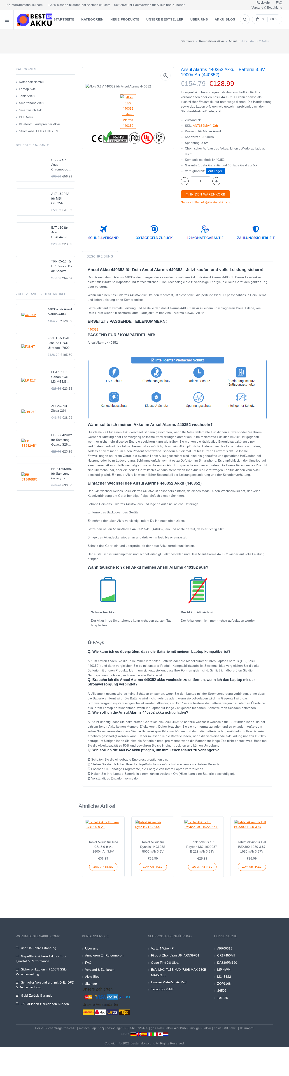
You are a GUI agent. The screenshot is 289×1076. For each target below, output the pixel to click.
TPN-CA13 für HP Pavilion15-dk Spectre (61, 266)
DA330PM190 (227, 962)
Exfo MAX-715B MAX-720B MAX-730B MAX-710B (178, 972)
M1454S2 (224, 976)
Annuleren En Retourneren (104, 955)
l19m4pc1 (247, 1028)
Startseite (187, 41)
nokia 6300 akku (225, 1028)
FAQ (279, 2)
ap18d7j (98, 1028)
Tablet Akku (27, 96)
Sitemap (91, 983)
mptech (84, 1028)
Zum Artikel (103, 866)
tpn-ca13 (70, 1028)
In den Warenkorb (207, 194)
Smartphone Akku (31, 103)
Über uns (91, 948)
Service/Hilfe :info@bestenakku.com (206, 202)
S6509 (221, 990)
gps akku (157, 1028)
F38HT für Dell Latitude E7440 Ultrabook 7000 (59, 342)
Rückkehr (263, 2)
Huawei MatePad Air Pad (168, 982)
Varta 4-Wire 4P (162, 948)
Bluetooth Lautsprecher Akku (39, 124)
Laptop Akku (28, 89)
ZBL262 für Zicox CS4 (59, 408)
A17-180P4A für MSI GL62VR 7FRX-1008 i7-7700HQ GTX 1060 (61, 199)
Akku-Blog (92, 976)
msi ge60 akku (200, 1028)
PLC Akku (26, 117)
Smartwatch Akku (31, 110)
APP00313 (224, 948)
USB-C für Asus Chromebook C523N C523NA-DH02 (60, 165)
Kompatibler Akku (211, 41)
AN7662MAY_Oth (205, 125)
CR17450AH (226, 955)
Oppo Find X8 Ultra (165, 962)
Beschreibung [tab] (100, 256)
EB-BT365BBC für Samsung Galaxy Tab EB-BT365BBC (61, 474)
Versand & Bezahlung (267, 7)
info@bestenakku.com (26, 5)
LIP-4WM (224, 969)
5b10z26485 (139, 1028)
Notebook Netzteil (31, 82)
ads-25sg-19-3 (117, 1028)
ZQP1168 (224, 983)
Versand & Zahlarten (99, 969)
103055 (222, 998)
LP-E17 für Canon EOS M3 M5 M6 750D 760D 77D (59, 377)
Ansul (233, 41)
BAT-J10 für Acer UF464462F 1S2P (59, 232)
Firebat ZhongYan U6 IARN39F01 (175, 955)
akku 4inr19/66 (177, 1028)
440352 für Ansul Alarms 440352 (60, 311)
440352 (93, 329)
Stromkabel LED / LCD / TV (38, 131)
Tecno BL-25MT (162, 989)
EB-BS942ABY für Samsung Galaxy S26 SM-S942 (61, 440)
